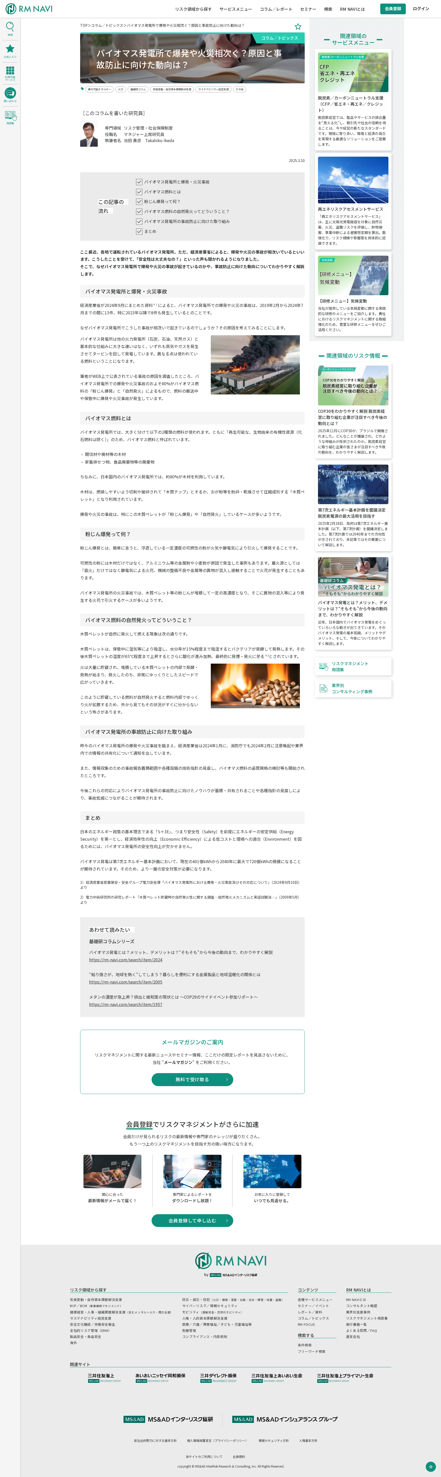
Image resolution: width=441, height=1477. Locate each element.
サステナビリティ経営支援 (213, 89)
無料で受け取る (192, 1079)
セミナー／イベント (313, 1305)
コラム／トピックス (107, 25)
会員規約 (239, 1456)
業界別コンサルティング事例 (352, 688)
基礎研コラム (138, 89)
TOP (84, 25)
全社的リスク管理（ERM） (91, 1330)
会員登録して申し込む (192, 1220)
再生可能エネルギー (99, 89)
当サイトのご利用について (204, 1456)
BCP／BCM (96, 1305)
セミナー (308, 9)
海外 (73, 1342)
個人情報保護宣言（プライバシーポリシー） (217, 1440)
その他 (239, 89)
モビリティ (213, 1312)
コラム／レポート (276, 9)
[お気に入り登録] (298, 26)
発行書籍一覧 (356, 1324)
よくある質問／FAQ (361, 1330)
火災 (120, 89)
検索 (328, 9)
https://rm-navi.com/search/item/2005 (125, 982)
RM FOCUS (306, 1324)
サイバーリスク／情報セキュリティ (210, 1305)
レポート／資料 (310, 1312)
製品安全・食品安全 (85, 1336)
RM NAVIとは (356, 1299)
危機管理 (189, 1330)
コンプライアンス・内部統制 (204, 1336)
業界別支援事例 (358, 1312)
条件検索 (305, 1345)
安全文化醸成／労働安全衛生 (92, 1324)
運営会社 (353, 1336)
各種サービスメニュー (315, 1299)
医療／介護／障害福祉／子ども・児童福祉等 (217, 1324)
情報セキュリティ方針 (274, 1440)
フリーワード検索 (312, 1351)
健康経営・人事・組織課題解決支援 (121, 1312)
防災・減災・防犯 (233, 1299)
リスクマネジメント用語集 (350, 666)
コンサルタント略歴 (361, 1305)
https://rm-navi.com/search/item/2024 (125, 960)
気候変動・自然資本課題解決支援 (172, 89)
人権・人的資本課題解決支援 (204, 1318)
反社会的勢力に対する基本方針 (155, 1440)
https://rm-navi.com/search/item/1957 (125, 1004)
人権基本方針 (308, 1440)
